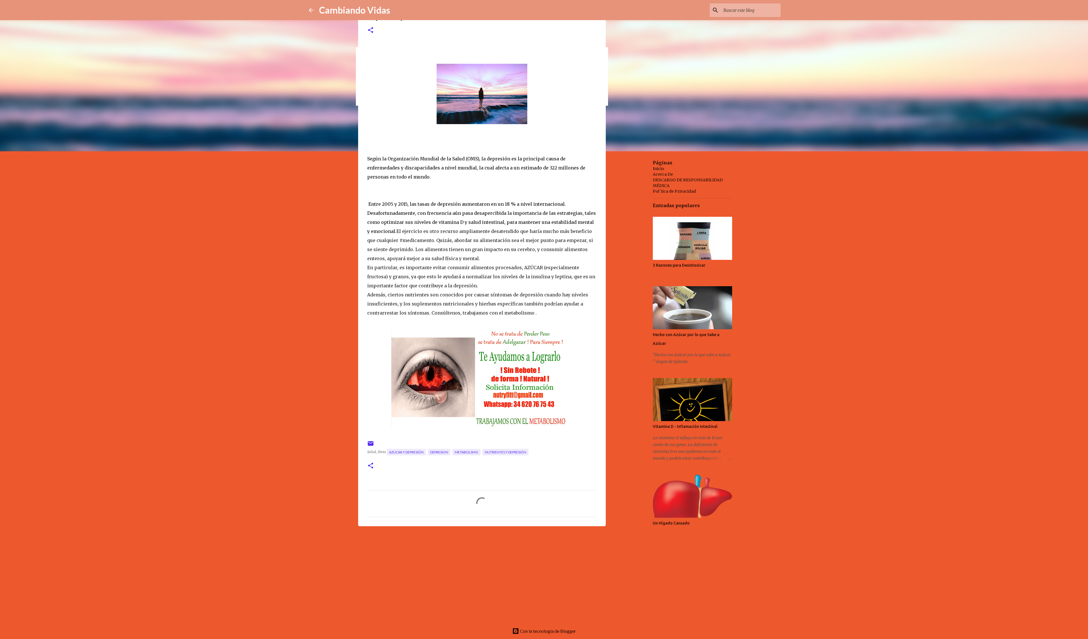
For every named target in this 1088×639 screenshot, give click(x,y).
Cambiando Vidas (354, 10)
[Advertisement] (482, 574)
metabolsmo (466, 452)
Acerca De (663, 174)
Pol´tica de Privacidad (674, 191)
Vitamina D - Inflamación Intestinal (685, 426)
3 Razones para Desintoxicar (679, 265)
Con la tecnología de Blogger (547, 631)
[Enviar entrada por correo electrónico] (370, 445)
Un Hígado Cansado (671, 523)
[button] (370, 30)
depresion (439, 452)
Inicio (658, 168)
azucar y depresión (406, 452)
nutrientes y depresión (505, 452)
